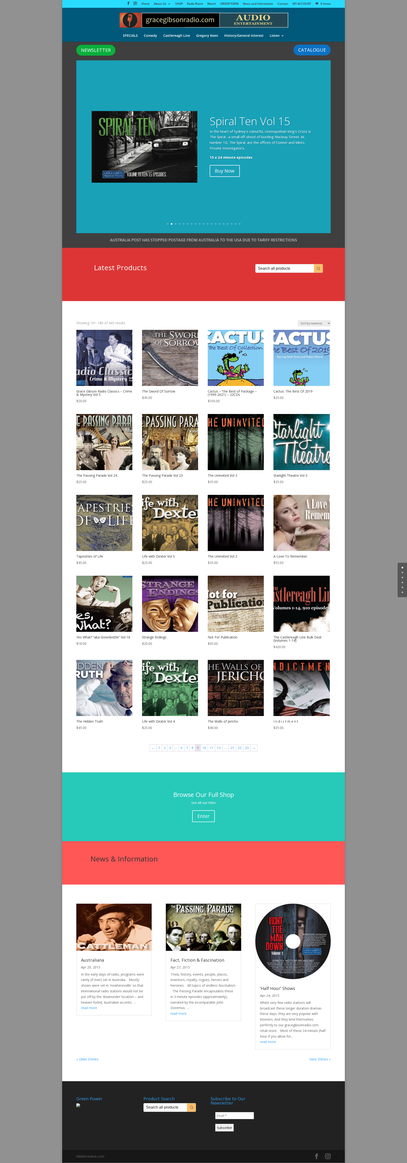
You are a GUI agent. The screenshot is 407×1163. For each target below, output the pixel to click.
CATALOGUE (312, 50)
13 (215, 224)
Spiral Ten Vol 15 (250, 121)
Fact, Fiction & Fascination (197, 960)
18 (235, 224)
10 (203, 224)
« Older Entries (87, 1059)
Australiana (92, 960)
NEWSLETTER (96, 50)
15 (223, 224)
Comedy (150, 36)
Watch (211, 4)
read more (89, 1008)
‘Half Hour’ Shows (277, 988)
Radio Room (195, 4)
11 (207, 224)
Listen (275, 36)
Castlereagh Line (176, 36)
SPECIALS (130, 36)
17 (231, 224)
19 (239, 224)
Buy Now (225, 171)
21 (232, 747)
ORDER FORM (229, 4)
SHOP (179, 4)
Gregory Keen (207, 36)
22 (239, 747)
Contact (282, 4)
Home (146, 4)
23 (247, 747)
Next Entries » (320, 1059)
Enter (203, 816)
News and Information (258, 4)
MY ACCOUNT (302, 4)
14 (219, 224)
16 (227, 224)
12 (211, 224)
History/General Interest (244, 36)
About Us (160, 4)
